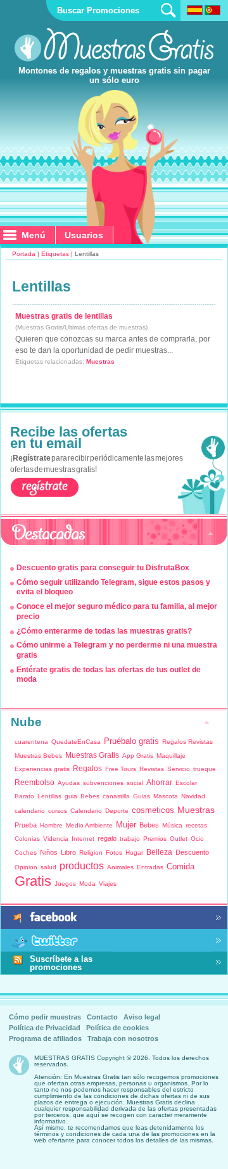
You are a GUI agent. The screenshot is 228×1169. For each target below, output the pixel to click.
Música (172, 825)
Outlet (178, 838)
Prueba (26, 825)
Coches (26, 852)
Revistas (151, 768)
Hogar (134, 852)
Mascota (165, 796)
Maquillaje (171, 755)
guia (71, 796)
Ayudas (69, 782)
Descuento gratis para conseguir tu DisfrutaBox (102, 567)
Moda (87, 883)
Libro (68, 852)
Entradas (150, 867)
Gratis (33, 881)
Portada (23, 253)
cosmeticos (153, 810)
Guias (141, 796)
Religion (91, 852)
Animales (120, 867)
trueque (204, 768)
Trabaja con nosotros (122, 1038)
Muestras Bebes (38, 755)
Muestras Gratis (92, 755)
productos (82, 865)
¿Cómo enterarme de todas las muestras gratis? (104, 631)
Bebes (89, 796)
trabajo (130, 838)
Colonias (27, 838)
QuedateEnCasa (76, 741)
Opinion (26, 867)
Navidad (193, 796)
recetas (196, 825)
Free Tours (120, 768)
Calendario (86, 810)
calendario (30, 810)
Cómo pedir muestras (45, 1017)
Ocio (197, 838)
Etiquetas (55, 253)
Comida (180, 866)
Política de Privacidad (44, 1028)
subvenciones (103, 782)
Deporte (117, 810)
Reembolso (34, 782)
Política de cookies (117, 1028)
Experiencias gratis (42, 768)
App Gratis (137, 755)
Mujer (126, 824)
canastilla (116, 796)
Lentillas (49, 796)
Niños (49, 852)
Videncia (55, 838)
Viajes (108, 883)
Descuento (192, 852)
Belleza (159, 852)
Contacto (102, 1017)
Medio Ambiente (89, 825)
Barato (24, 796)
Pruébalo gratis (131, 741)
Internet (83, 838)
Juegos (65, 883)
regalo (107, 838)
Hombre (51, 825)
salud (48, 867)
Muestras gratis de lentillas (64, 316)
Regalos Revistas (187, 741)
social (135, 782)
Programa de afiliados (45, 1038)
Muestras (100, 361)
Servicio (178, 768)
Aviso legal (142, 1017)
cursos (57, 810)
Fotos (114, 852)
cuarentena (31, 741)
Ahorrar (159, 782)
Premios (155, 838)
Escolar (186, 782)
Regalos (87, 768)
